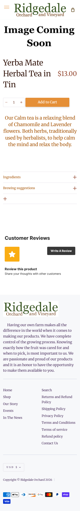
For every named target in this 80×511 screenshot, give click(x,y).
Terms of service (54, 430)
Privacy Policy (52, 416)
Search (47, 390)
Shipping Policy (53, 409)
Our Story (10, 404)
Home (7, 390)
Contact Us (50, 443)
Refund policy (52, 436)
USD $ (12, 467)
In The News (12, 418)
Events (8, 411)
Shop (7, 397)
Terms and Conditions (58, 423)
